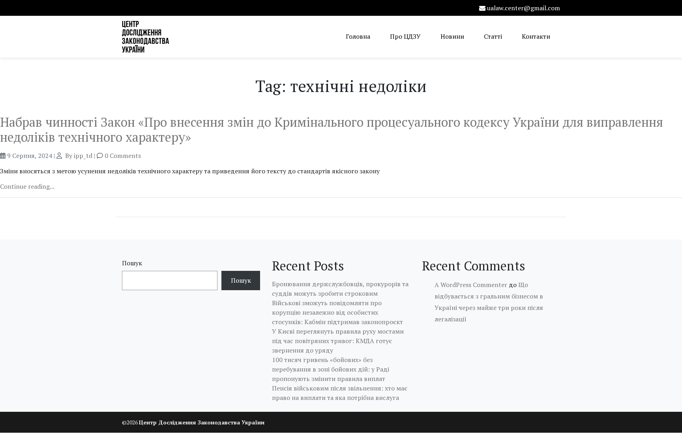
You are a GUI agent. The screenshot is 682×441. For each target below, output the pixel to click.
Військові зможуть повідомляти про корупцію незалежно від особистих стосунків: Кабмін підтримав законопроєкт (337, 312)
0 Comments (123, 155)
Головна (358, 36)
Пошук (132, 263)
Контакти (536, 36)
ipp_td (83, 155)
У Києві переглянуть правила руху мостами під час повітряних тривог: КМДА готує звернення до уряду (338, 341)
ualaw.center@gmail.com (523, 8)
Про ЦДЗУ (405, 36)
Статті (493, 36)
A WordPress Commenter (471, 284)
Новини (452, 36)
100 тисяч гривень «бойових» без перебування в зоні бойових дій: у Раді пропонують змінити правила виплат (330, 369)
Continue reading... (27, 186)
